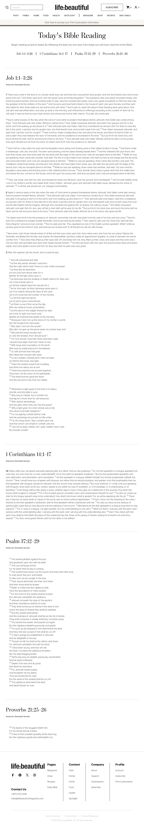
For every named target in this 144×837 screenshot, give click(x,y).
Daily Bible (125, 15)
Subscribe (112, 7)
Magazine (88, 15)
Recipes (111, 15)
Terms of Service (53, 816)
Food (46, 15)
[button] (137, 7)
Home (36, 15)
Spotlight (69, 15)
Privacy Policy (71, 816)
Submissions (97, 781)
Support (95, 776)
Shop (100, 15)
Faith (16, 15)
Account (119, 770)
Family (26, 15)
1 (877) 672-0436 (19, 794)
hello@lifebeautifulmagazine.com (27, 798)
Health (56, 15)
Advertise (96, 787)
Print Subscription (124, 781)
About (94, 770)
